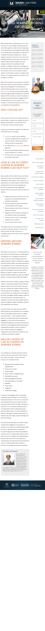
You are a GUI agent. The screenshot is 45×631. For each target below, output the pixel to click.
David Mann (8, 136)
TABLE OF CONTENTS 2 (37, 54)
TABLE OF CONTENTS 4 (37, 62)
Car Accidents (40, 159)
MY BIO (38, 84)
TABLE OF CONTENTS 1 (37, 50)
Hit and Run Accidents (38, 177)
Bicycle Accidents (39, 180)
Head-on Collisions (38, 215)
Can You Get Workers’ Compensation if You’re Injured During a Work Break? (37, 257)
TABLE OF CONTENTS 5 (37, 66)
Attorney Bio (20, 470)
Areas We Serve (39, 227)
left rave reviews (18, 145)
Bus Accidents (40, 184)
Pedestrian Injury (39, 224)
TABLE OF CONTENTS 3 (37, 58)
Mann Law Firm (5, 91)
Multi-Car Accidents (38, 162)
